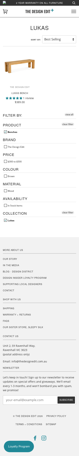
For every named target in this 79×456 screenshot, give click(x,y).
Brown (11, 176)
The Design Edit (15, 146)
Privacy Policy (56, 415)
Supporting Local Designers (22, 284)
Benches (12, 131)
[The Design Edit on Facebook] (35, 439)
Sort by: (36, 39)
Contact (8, 290)
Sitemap (51, 424)
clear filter (67, 124)
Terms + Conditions (29, 424)
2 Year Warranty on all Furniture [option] (39, 2)
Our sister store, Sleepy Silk (23, 327)
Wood (10, 190)
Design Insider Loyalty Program (25, 277)
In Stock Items (14, 205)
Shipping (8, 308)
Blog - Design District (18, 271)
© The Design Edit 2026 (28, 415)
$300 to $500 (14, 161)
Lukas (10, 220)
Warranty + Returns (17, 314)
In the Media (11, 265)
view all (69, 114)
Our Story (10, 258)
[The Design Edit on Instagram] (44, 439)
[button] (14, 98)
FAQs (6, 320)
